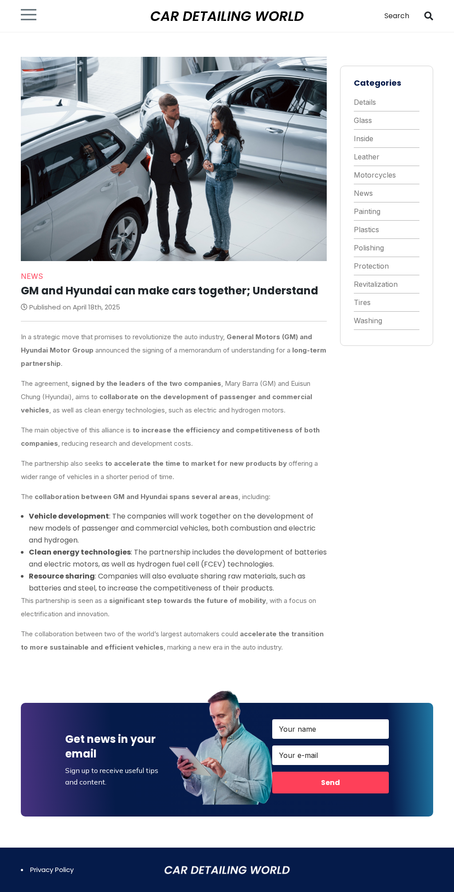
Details (365, 102)
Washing (368, 320)
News (363, 193)
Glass (363, 120)
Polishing (369, 247)
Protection (371, 266)
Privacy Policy (52, 869)
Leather (367, 156)
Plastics (366, 229)
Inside (363, 138)
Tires (362, 302)
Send (330, 782)
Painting (367, 211)
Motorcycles (375, 174)
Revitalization (376, 284)
